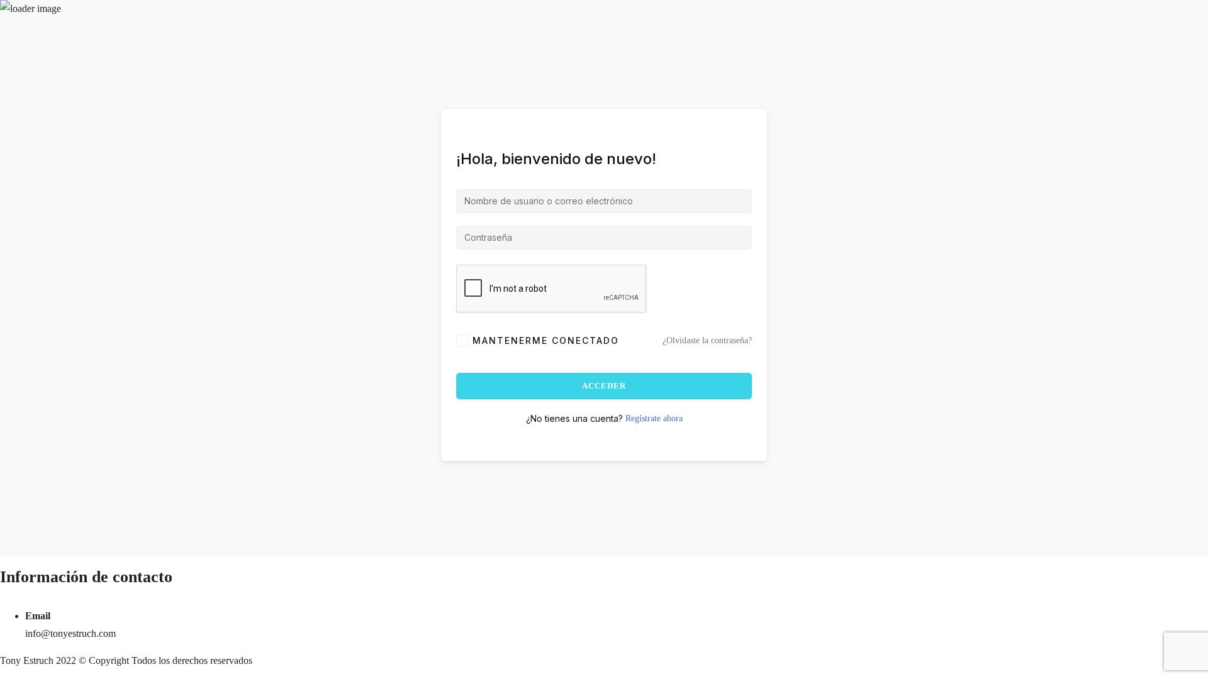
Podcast (15, 41)
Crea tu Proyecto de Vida (209, 184)
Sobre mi (18, 184)
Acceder (604, 385)
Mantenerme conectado (546, 340)
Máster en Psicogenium (110, 184)
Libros (301, 184)
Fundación (119, 41)
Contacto (334, 184)
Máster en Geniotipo (79, 150)
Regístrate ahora (654, 418)
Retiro (273, 184)
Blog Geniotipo (64, 41)
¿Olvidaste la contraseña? (707, 340)
